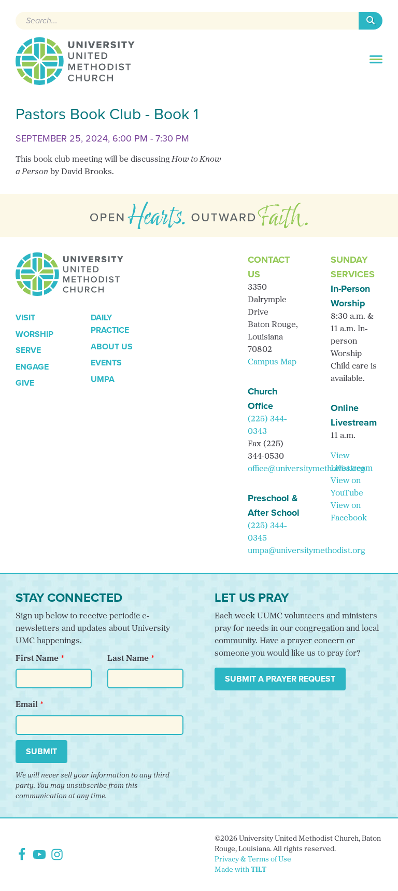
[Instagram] (57, 854)
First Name (37, 659)
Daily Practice (110, 324)
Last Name (128, 659)
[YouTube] (39, 854)
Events (106, 363)
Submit (41, 751)
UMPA (103, 379)
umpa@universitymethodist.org (306, 551)
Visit (25, 317)
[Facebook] (22, 854)
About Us (112, 346)
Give (25, 383)
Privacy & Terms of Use (253, 860)
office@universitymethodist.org (306, 469)
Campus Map (272, 362)
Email (27, 705)
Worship (34, 334)
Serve (28, 350)
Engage (32, 367)
